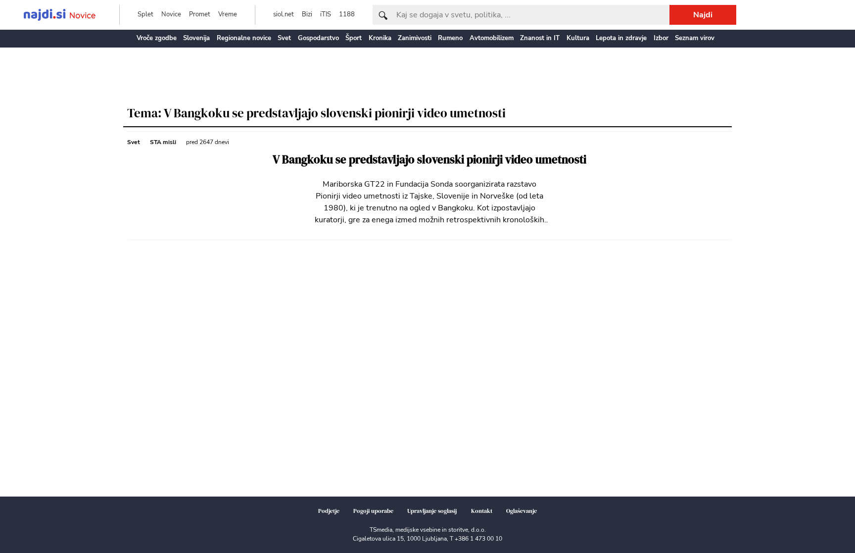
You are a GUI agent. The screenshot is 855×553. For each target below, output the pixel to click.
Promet (199, 14)
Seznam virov (694, 38)
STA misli (163, 142)
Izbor (661, 38)
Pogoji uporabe (373, 511)
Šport (353, 38)
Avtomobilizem (492, 38)
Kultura (578, 38)
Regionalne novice (244, 38)
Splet (145, 14)
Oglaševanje (521, 511)
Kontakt (481, 511)
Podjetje (328, 511)
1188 (347, 14)
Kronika (380, 38)
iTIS (325, 14)
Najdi (702, 14)
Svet (284, 38)
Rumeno (450, 38)
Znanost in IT (540, 38)
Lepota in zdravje (621, 38)
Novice (171, 14)
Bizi (307, 14)
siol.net (283, 14)
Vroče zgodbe (157, 38)
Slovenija (196, 38)
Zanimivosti (414, 38)
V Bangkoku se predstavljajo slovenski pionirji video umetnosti (429, 159)
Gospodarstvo (318, 38)
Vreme (227, 14)
